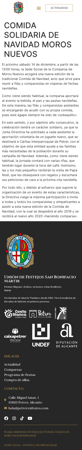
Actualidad (12, 364)
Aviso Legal (12, 445)
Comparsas (13, 369)
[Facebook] (6, 418)
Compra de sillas (16, 380)
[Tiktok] (22, 418)
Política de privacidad (40, 445)
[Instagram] (14, 418)
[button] (38, 8)
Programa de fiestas (19, 375)
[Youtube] (30, 418)
